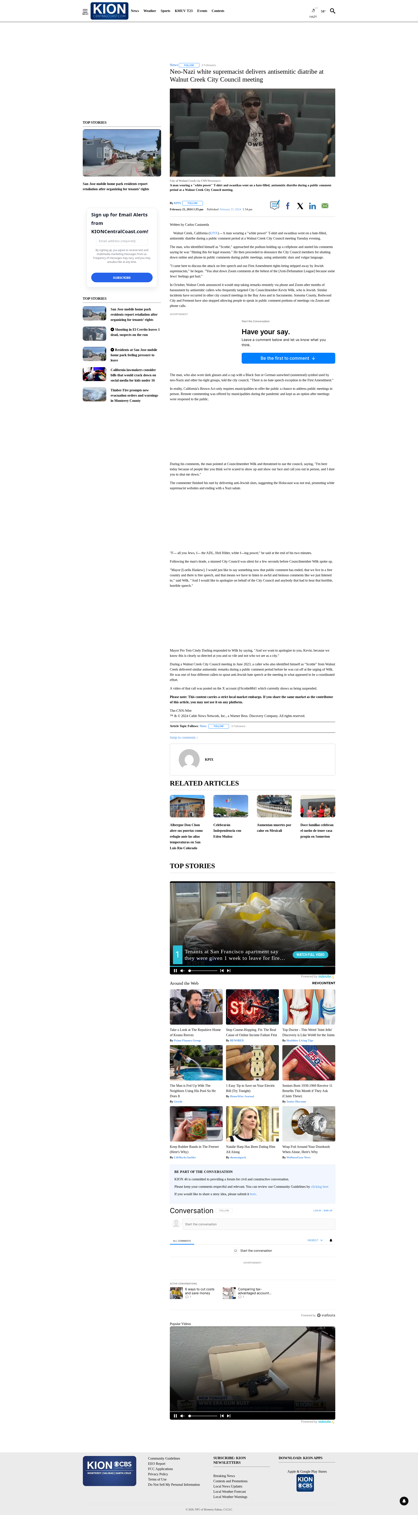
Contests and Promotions (230, 1481)
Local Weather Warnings (230, 1497)
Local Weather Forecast (229, 1491)
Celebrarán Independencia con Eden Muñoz (227, 830)
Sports (165, 11)
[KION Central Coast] (109, 11)
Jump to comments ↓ (184, 737)
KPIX (177, 203)
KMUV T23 (184, 11)
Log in (317, 1210)
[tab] (182, 1240)
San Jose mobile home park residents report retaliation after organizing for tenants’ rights (134, 314)
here (253, 1194)
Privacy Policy (158, 1474)
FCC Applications (160, 1469)
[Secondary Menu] (88, 11)
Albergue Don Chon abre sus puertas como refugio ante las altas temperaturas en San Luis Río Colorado (186, 836)
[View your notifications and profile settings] (331, 1240)
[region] (252, 1263)
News (135, 11)
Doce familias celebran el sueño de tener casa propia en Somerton (317, 830)
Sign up (328, 1210)
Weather (149, 11)
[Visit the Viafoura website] (326, 1315)
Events (202, 11)
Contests (218, 11)
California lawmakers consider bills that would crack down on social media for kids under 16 (133, 375)
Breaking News (224, 1476)
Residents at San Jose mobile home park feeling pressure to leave (134, 355)
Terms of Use (157, 1479)
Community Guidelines (164, 1458)
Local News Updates (227, 1486)
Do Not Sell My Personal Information (174, 1484)
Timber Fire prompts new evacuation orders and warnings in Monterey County (134, 395)
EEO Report (156, 1463)
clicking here (320, 1186)
